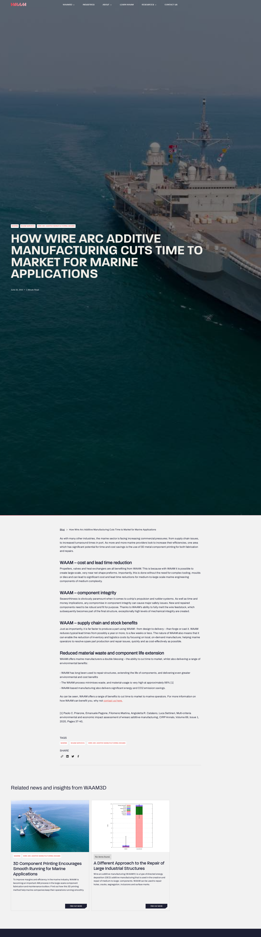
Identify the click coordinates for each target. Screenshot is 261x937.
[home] (18, 4)
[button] (69, 4)
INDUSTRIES (88, 5)
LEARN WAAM (127, 5)
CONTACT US (171, 5)
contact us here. (113, 700)
